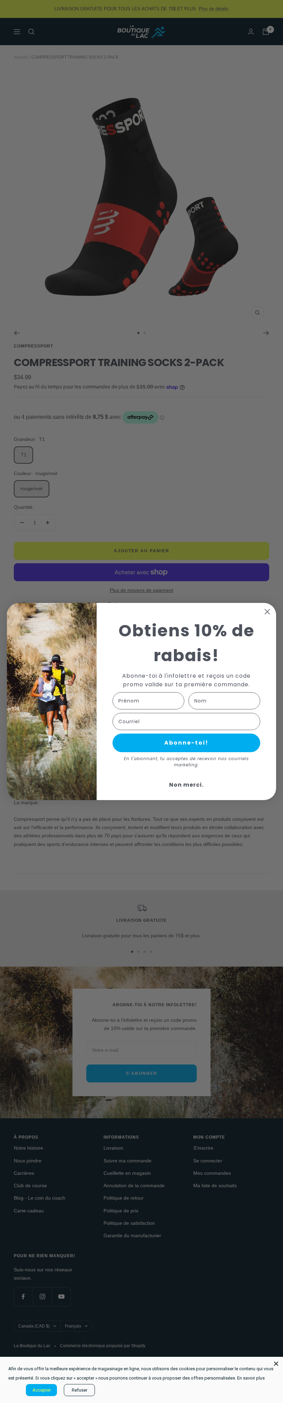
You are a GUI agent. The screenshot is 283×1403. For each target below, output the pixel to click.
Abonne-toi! (186, 743)
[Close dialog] (267, 612)
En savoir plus (251, 1378)
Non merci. (186, 785)
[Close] (276, 1363)
